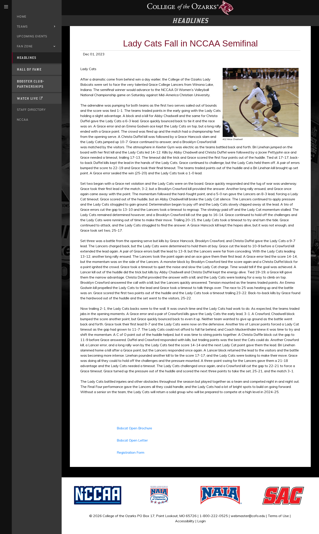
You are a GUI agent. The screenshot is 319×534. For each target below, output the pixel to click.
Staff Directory (31, 109)
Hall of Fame (29, 69)
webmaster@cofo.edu (248, 516)
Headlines (26, 58)
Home (21, 16)
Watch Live (27, 98)
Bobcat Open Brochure (134, 428)
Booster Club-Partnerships (30, 84)
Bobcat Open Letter (132, 440)
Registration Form (130, 452)
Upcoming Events (32, 36)
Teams (22, 26)
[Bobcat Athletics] (190, 7)
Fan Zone (25, 46)
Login (201, 521)
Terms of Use (278, 516)
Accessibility (184, 521)
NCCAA (23, 119)
